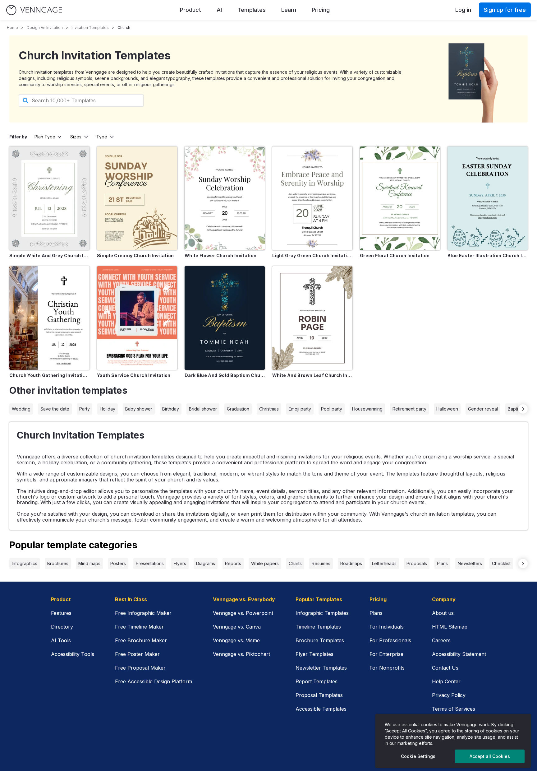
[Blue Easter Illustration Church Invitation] (488, 198)
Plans (442, 563)
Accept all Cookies (490, 756)
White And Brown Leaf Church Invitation (312, 375)
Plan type (44, 136)
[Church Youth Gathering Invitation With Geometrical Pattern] (49, 318)
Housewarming (367, 408)
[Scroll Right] (523, 409)
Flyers (180, 563)
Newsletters (470, 563)
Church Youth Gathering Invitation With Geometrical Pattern (49, 375)
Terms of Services (453, 709)
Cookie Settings (418, 756)
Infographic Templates (322, 613)
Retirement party (409, 408)
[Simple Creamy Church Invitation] (137, 198)
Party (84, 408)
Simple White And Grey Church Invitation (49, 255)
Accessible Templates (321, 709)
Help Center (446, 681)
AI (219, 10)
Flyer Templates (314, 654)
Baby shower (138, 408)
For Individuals (386, 627)
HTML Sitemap (449, 627)
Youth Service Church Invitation (134, 375)
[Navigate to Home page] (34, 10)
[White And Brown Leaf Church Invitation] (312, 318)
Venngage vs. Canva (237, 627)
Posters (118, 563)
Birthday (170, 408)
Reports (233, 563)
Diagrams (205, 563)
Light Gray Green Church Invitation (312, 255)
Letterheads (384, 563)
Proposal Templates (319, 695)
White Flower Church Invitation (221, 255)
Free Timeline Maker (139, 627)
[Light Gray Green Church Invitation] (312, 198)
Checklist (501, 563)
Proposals (416, 563)
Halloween (447, 408)
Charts (295, 563)
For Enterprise (386, 654)
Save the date (54, 408)
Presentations (150, 563)
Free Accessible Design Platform (153, 681)
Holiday (107, 408)
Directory (62, 627)
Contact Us (445, 668)
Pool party (331, 408)
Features (61, 613)
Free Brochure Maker (141, 640)
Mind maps (89, 563)
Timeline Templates (318, 627)
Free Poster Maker (137, 654)
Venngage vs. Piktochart (241, 654)
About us (443, 613)
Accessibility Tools (72, 654)
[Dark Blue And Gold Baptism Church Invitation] (225, 318)
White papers (265, 563)
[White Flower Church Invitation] (225, 198)
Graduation (238, 408)
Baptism (516, 408)
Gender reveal (483, 408)
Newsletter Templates (321, 668)
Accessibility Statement (459, 654)
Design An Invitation (45, 27)
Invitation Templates (90, 27)
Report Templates (316, 681)
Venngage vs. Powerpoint (243, 613)
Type (101, 136)
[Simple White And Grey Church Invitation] (49, 198)
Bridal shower (203, 408)
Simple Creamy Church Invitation (135, 255)
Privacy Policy (449, 695)
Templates (251, 10)
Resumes (321, 563)
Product (190, 10)
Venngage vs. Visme (236, 640)
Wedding (21, 408)
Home (12, 27)
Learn (288, 10)
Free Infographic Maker (143, 613)
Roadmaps (351, 563)
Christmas (269, 408)
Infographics (24, 563)
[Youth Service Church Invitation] (137, 318)
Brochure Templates (320, 640)
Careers (441, 640)
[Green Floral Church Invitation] (400, 198)
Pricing (321, 10)
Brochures (57, 563)
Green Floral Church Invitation (395, 255)
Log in (463, 10)
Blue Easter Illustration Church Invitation (488, 255)
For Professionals (390, 640)
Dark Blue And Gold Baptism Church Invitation (225, 375)
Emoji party (300, 408)
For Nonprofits (387, 668)
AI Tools (61, 640)
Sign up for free (505, 10)
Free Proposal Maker (140, 668)
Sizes (75, 136)
